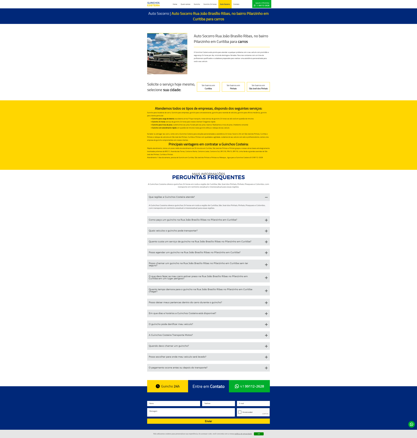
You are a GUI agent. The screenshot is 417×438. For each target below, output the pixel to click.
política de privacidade (243, 434)
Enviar (208, 421)
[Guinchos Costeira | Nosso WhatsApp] (411, 424)
